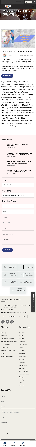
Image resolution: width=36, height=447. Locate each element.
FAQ (2, 353)
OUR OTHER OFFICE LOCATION (14, 316)
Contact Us (4, 347)
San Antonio (23, 365)
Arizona (21, 339)
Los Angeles (23, 344)
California (22, 341)
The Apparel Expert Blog (9, 341)
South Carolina (23, 371)
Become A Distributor (8, 350)
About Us (4, 336)
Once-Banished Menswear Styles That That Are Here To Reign (19, 162)
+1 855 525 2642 (8, 310)
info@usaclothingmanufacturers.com (15, 312)
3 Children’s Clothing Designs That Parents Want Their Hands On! (20, 153)
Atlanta (21, 333)
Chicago (21, 350)
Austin (21, 336)
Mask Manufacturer (7, 356)
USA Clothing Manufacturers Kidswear (18, 145)
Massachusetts (24, 374)
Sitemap (3, 333)
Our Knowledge (6, 344)
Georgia (21, 377)
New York (22, 353)
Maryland (22, 359)
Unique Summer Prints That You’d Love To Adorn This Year (19, 171)
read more (7, 76)
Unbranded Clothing (7, 339)
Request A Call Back (33, 302)
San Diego (22, 368)
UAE (20, 383)
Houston (22, 362)
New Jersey (22, 356)
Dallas (21, 347)
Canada (21, 386)
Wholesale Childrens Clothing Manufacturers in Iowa (17, 115)
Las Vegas (22, 380)
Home (5, 16)
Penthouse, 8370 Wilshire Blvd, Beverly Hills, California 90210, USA (17, 306)
